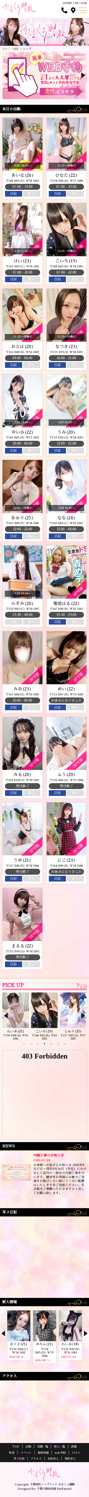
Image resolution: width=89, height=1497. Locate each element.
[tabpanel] (15, 1016)
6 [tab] (58, 1043)
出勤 (28, 1446)
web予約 (60, 1452)
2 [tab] (31, 1043)
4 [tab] (44, 1043)
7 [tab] (65, 1043)
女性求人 (52, 1458)
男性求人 (70, 1458)
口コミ (76, 1452)
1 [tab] (24, 1043)
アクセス (36, 1458)
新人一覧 (59, 1446)
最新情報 (43, 1452)
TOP (15, 1446)
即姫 (74, 1446)
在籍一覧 (42, 1446)
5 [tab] (51, 1043)
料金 (11, 1452)
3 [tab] (37, 1043)
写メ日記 (18, 1458)
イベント (26, 1452)
